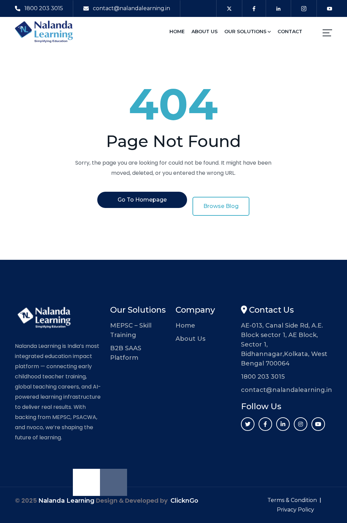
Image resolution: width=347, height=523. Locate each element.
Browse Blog (221, 206)
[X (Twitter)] (247, 424)
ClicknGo (184, 500)
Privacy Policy (295, 509)
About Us (204, 31)
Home (177, 31)
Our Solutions (246, 31)
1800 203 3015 (43, 8)
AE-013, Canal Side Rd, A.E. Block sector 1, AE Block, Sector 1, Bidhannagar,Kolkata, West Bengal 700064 (284, 344)
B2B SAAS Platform (125, 352)
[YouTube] (318, 424)
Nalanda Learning (66, 500)
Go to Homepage (142, 199)
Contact (290, 31)
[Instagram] (300, 424)
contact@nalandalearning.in (131, 8)
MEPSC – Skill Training (130, 330)
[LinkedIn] (283, 424)
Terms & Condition (292, 500)
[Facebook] (265, 424)
